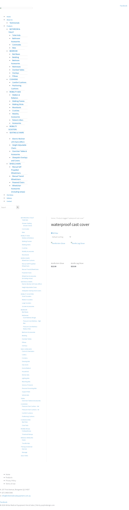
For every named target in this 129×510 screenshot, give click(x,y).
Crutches (15, 110)
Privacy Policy (11, 480)
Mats (14, 48)
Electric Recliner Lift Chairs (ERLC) (18, 140)
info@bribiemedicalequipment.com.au (16, 496)
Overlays (15, 73)
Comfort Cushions (19, 82)
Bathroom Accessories (15, 40)
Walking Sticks (18, 104)
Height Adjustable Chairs (18, 146)
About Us (9, 20)
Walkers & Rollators (15, 96)
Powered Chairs (18, 182)
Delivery (9, 198)
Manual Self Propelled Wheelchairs (16, 170)
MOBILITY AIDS (15, 92)
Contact (9, 201)
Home (9, 17)
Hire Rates (10, 195)
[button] (36, 13)
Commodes (16, 44)
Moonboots (16, 107)
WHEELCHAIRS (15, 164)
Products (9, 26)
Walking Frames (18, 101)
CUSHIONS (14, 79)
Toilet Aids (16, 35)
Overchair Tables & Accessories (19, 152)
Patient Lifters (17, 120)
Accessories (16, 123)
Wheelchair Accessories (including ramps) (18, 188)
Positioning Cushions (16, 87)
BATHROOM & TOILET (14, 30)
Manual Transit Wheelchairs (17, 177)
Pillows (15, 76)
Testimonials (14, 23)
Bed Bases (16, 54)
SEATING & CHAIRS (17, 132)
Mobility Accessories (15, 115)
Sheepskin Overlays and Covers (19, 159)
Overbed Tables (18, 70)
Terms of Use (10, 483)
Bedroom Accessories (15, 62)
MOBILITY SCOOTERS (12, 128)
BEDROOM (13, 51)
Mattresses (16, 66)
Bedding (15, 57)
